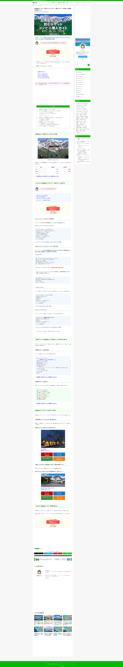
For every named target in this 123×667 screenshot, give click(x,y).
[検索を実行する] (89, 65)
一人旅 (81, 113)
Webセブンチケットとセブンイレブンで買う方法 (48, 113)
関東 (77, 130)
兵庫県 (84, 114)
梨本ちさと (47, 570)
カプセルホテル (85, 103)
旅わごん (35, 2)
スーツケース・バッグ (81, 78)
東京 (85, 121)
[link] (46, 578)
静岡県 (84, 130)
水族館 (79, 96)
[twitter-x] (89, 0)
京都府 (81, 114)
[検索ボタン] (89, 2)
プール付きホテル (80, 82)
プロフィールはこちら (82, 56)
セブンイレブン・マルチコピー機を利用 (47, 112)
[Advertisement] (53, 95)
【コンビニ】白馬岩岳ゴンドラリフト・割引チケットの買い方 (49, 110)
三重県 (85, 113)
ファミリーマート (43, 114)
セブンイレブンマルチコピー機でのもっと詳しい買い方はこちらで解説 (49, 241)
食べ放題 (78, 132)
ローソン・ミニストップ (44, 116)
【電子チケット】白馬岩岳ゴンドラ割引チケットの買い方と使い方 (50, 117)
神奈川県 (85, 127)
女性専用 (82, 116)
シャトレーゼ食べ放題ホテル (82, 74)
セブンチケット (49, 258)
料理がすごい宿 (82, 119)
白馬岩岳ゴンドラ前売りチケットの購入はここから (48, 176)
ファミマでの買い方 (41, 196)
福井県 (77, 129)
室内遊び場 (78, 117)
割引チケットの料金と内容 (42, 73)
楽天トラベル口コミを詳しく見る (59, 459)
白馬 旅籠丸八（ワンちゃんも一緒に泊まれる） (48, 123)
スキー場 (84, 108)
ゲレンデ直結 (85, 105)
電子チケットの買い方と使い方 (43, 76)
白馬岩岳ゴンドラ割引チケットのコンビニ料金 (47, 109)
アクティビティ (80, 72)
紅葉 (41, 548)
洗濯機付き (82, 124)
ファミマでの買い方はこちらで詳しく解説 (44, 306)
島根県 (86, 117)
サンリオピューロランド (80, 106)
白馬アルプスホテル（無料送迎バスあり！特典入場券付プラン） (50, 124)
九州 (77, 114)
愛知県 (77, 119)
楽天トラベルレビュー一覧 (59, 498)
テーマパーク (80, 80)
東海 (84, 122)
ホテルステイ (80, 86)
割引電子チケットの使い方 (45, 120)
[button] (38, 553)
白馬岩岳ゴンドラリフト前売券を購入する (53, 52)
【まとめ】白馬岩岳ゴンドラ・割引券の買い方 (47, 125)
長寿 (88, 129)
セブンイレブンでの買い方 (42, 195)
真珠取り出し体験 (79, 127)
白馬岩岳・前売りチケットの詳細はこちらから (47, 377)
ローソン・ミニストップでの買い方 (44, 198)
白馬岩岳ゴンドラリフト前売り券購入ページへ (48, 359)
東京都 (77, 122)
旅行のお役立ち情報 (81, 94)
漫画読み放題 (78, 125)
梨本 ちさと (39, 575)
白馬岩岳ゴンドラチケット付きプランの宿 (46, 121)
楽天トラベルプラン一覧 (59, 454)
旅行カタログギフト (79, 121)
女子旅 (77, 116)
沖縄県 (77, 124)
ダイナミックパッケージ (47, 458)
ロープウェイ (37, 548)
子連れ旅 (79, 92)
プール (77, 113)
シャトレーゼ (78, 108)
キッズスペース (78, 105)
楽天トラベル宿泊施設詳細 (47, 454)
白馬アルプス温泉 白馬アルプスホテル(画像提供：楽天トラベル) (48, 488)
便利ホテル (79, 90)
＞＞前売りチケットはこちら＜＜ (53, 159)
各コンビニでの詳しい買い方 (43, 75)
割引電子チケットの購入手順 (45, 118)
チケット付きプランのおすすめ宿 (43, 77)
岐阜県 (82, 117)
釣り (85, 129)
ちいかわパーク (79, 103)
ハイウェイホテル (79, 111)
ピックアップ (85, 111)
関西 (81, 130)
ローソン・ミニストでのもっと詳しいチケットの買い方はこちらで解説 (49, 327)
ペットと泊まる (80, 84)
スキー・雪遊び (80, 76)
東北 (81, 122)
